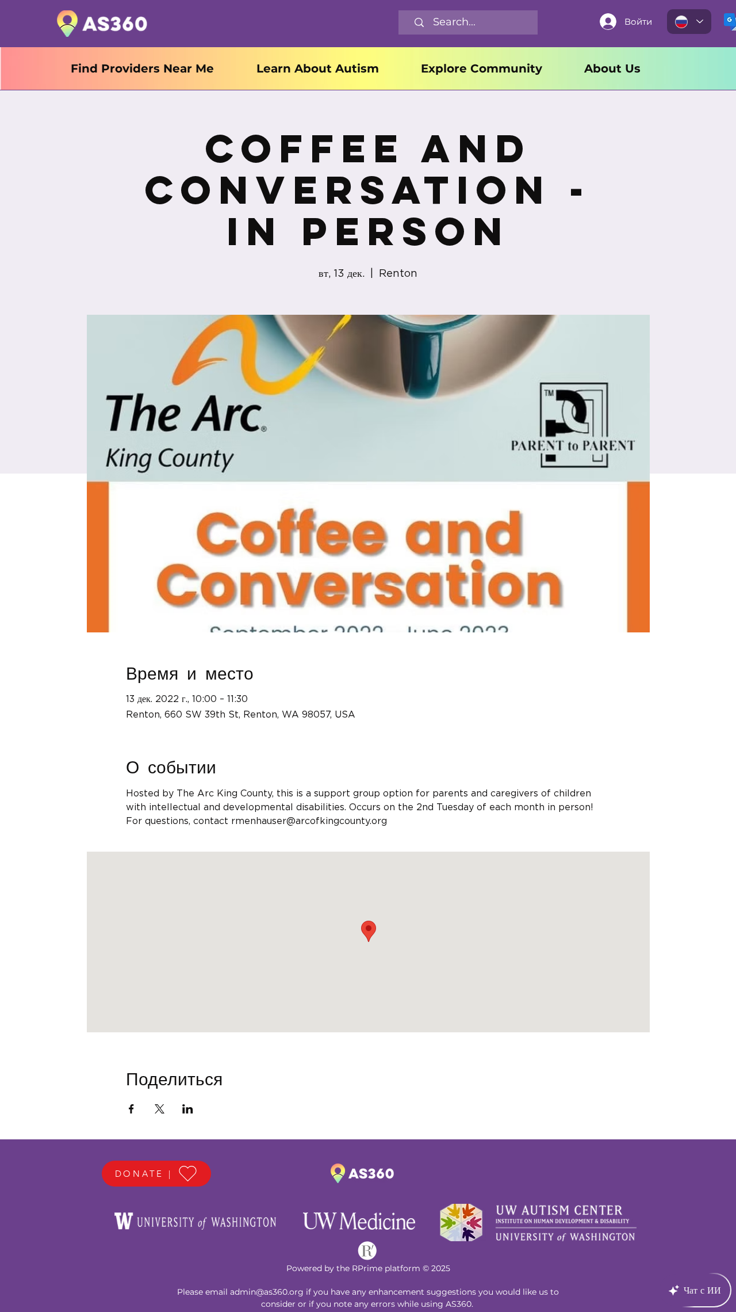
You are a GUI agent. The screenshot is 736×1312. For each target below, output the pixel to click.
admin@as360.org (267, 1292)
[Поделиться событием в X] (159, 1108)
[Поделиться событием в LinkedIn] (187, 1108)
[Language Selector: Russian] (689, 21)
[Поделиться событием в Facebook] (131, 1108)
